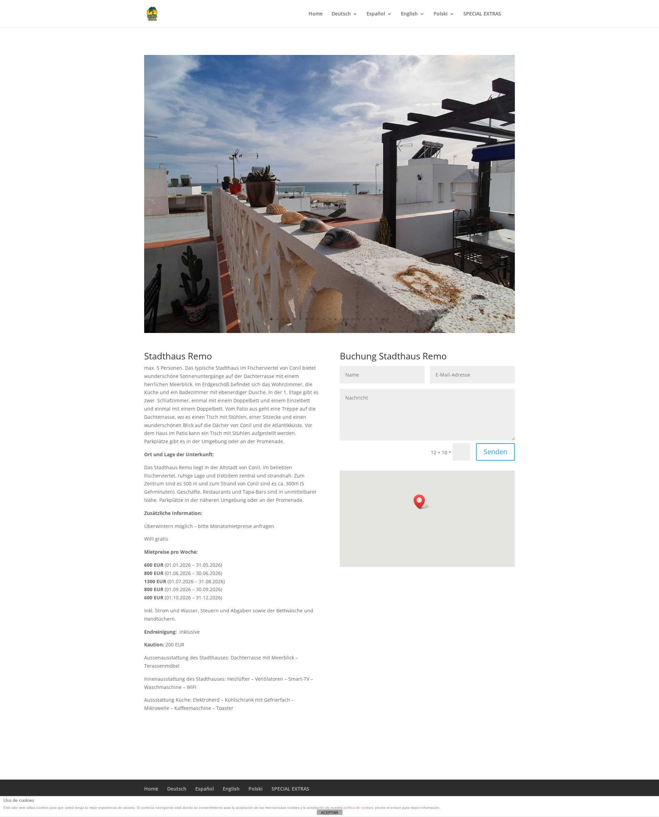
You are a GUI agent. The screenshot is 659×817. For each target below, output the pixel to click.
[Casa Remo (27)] (329, 331)
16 (359, 319)
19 (376, 319)
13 (341, 319)
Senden (495, 451)
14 (347, 319)
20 (382, 319)
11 (329, 319)
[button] (421, 501)
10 (324, 319)
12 (335, 319)
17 (364, 319)
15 (353, 319)
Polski (440, 14)
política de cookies (358, 807)
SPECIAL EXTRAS (482, 14)
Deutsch (341, 14)
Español (376, 14)
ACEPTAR (329, 812)
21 (388, 319)
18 (370, 319)
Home (316, 14)
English (409, 14)
